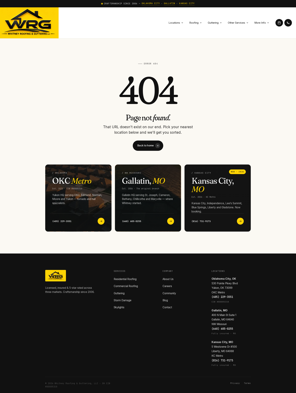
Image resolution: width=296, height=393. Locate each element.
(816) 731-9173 (222, 360)
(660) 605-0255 (222, 329)
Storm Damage (122, 300)
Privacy (235, 383)
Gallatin (169, 3)
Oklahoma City (151, 3)
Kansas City (187, 3)
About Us (168, 279)
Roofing (194, 22)
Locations (174, 22)
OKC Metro (218, 292)
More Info (260, 22)
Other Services (236, 22)
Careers (167, 286)
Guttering (213, 22)
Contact (167, 307)
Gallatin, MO (219, 310)
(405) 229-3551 (222, 297)
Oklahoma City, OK (224, 278)
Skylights (119, 307)
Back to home (148, 145)
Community (169, 293)
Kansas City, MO (222, 342)
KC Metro (217, 355)
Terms (247, 383)
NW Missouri (219, 324)
